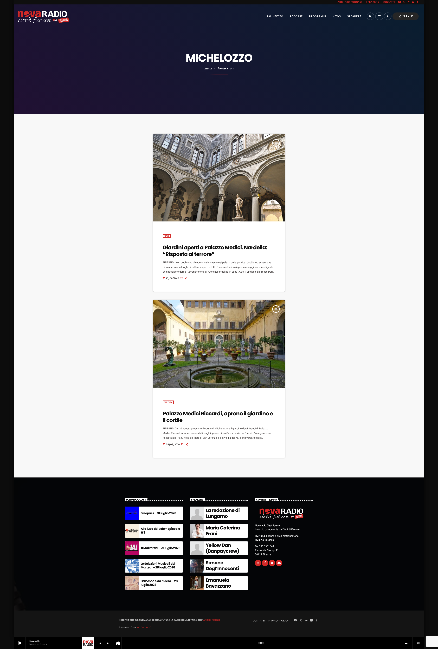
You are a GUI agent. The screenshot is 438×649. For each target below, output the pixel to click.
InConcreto (144, 627)
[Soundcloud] (408, 2)
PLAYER (405, 16)
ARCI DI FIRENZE (211, 620)
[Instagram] (413, 2)
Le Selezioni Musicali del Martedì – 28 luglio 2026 (158, 566)
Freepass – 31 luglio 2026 (158, 513)
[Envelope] (279, 563)
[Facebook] (417, 2)
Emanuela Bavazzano (218, 583)
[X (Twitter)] (404, 2)
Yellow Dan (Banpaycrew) (222, 548)
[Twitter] (272, 563)
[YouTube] (399, 2)
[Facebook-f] (265, 563)
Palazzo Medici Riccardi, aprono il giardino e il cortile (218, 417)
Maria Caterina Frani (223, 531)
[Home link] (35, 16)
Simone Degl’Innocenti (222, 565)
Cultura (168, 402)
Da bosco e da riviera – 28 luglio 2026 (159, 583)
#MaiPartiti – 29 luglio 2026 (160, 548)
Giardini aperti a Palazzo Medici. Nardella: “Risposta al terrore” (215, 251)
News (166, 236)
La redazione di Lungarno (223, 513)
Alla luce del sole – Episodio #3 (160, 531)
